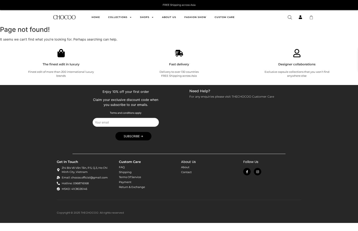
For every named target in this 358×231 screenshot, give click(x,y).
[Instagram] (257, 171)
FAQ (122, 167)
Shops (144, 17)
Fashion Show (195, 17)
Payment (125, 182)
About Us (169, 17)
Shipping (125, 172)
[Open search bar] (290, 17)
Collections (117, 17)
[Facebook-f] (247, 171)
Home (96, 17)
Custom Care (225, 17)
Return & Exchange (132, 187)
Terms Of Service (130, 177)
